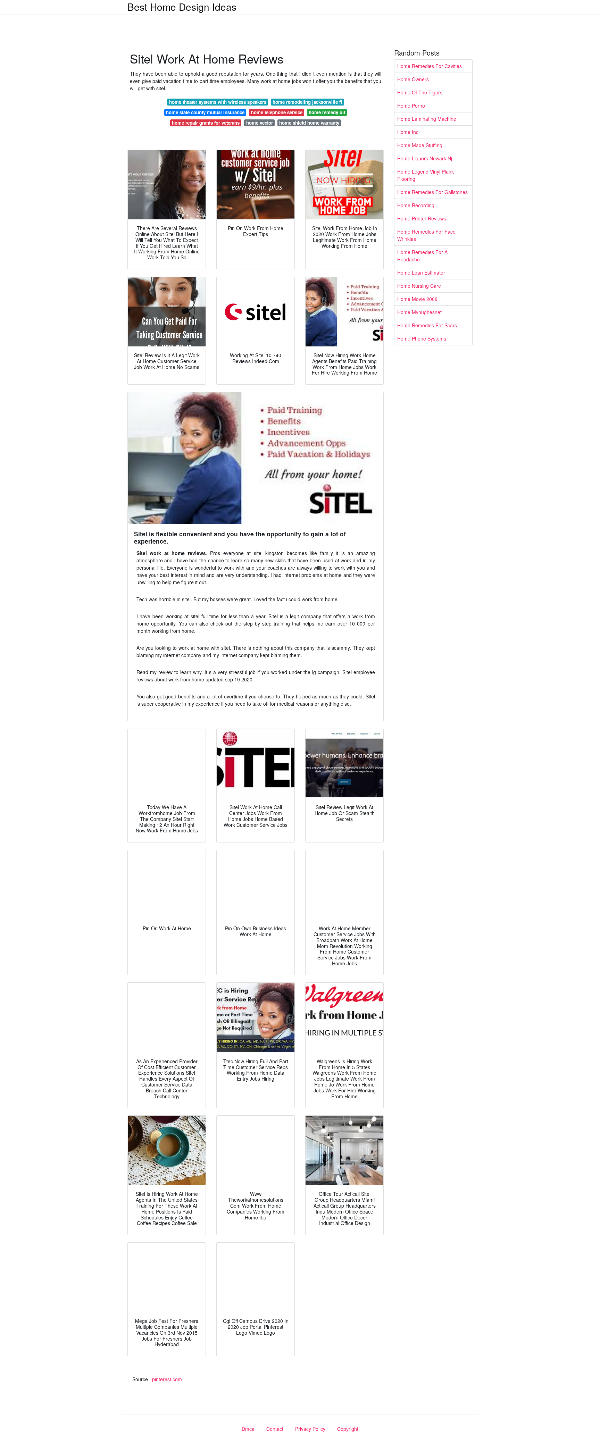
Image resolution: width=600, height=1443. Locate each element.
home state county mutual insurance (205, 112)
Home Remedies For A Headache (422, 256)
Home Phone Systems (421, 338)
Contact (274, 1428)
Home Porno (411, 105)
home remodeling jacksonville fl (307, 102)
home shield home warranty (309, 122)
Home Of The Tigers (419, 92)
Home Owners (413, 79)
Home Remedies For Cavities (429, 65)
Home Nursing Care (419, 285)
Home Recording (415, 205)
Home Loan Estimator (421, 272)
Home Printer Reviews (421, 218)
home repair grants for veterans (206, 122)
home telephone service (276, 112)
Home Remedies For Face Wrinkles (426, 235)
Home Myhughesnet (419, 312)
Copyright (347, 1428)
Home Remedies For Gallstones (432, 191)
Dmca (248, 1428)
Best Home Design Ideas (181, 6)
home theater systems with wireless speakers (217, 102)
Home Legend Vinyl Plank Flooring (425, 175)
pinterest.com (167, 1379)
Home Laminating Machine (426, 118)
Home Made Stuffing (419, 145)
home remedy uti (327, 112)
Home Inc (407, 131)
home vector (259, 122)
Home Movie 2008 (417, 298)
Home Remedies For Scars (427, 325)
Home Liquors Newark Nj (424, 158)
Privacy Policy (310, 1428)
